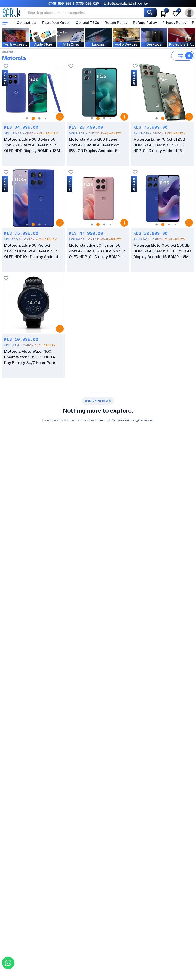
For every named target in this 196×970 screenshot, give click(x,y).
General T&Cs (87, 22)
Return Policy (116, 22)
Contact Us (26, 22)
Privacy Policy (174, 22)
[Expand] (60, 117)
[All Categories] (5, 22)
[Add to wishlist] (6, 66)
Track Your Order (55, 22)
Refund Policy (145, 22)
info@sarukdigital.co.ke (126, 3)
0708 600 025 (87, 3)
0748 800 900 (59, 3)
